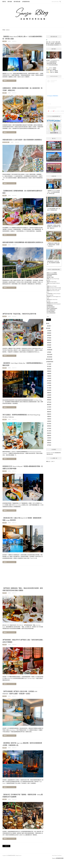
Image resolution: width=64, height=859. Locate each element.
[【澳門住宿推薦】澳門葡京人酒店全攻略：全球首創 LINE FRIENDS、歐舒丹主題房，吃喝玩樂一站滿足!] (22, 712)
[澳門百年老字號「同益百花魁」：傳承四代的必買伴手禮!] (22, 332)
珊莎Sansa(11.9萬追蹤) (52, 69)
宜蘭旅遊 (49, 373)
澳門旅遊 (4, 316)
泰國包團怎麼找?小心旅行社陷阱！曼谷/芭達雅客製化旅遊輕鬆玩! (22, 140)
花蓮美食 (49, 418)
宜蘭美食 (4, 195)
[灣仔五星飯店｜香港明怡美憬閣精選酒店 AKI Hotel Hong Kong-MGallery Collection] (22, 435)
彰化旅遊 (49, 387)
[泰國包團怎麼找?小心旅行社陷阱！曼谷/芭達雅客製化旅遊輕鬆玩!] (22, 158)
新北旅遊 (49, 366)
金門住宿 (49, 402)
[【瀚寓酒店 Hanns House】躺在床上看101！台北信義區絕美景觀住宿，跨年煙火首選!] (22, 57)
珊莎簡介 (49, 325)
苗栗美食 (49, 426)
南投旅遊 (49, 390)
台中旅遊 (49, 385)
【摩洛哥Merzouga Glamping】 (52, 302)
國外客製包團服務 (6, 142)
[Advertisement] (22, 302)
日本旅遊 (49, 330)
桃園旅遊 (49, 371)
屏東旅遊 (49, 399)
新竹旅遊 (49, 380)
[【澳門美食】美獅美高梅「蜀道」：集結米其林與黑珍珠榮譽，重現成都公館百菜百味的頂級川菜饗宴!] (22, 609)
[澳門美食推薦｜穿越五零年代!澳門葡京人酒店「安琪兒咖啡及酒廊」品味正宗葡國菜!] (22, 660)
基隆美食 (49, 411)
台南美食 (49, 437)
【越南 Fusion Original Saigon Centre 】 (53, 289)
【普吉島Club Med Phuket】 (51, 281)
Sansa (9, 41)
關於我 (4, 1)
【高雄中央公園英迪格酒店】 (52, 308)
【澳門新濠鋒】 (49, 275)
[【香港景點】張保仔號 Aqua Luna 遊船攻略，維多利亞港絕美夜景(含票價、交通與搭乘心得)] (22, 763)
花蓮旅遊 (49, 376)
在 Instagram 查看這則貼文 (52, 95)
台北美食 (49, 406)
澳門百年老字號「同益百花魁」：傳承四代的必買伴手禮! (19, 314)
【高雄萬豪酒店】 (49, 305)
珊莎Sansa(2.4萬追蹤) (54, 70)
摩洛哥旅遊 (49, 356)
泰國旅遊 (49, 333)
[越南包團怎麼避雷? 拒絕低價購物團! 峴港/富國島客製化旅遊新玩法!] (22, 262)
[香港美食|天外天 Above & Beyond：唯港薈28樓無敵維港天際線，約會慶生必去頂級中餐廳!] (22, 487)
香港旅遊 (4, 419)
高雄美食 (49, 440)
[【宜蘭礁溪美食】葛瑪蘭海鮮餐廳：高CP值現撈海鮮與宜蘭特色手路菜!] (22, 211)
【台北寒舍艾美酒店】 (50, 311)
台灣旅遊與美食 (26, 1)
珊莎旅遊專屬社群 (51, 44)
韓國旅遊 (49, 340)
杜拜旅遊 (49, 352)
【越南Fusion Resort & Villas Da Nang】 (53, 287)
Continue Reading (11, 80)
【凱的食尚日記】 (49, 454)
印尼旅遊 (49, 347)
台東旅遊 (49, 378)
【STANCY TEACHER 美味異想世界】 (53, 452)
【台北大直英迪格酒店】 (51, 312)
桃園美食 (49, 414)
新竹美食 (49, 423)
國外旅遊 (10, 1)
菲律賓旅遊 (49, 349)
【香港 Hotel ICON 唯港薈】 (51, 272)
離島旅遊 (49, 404)
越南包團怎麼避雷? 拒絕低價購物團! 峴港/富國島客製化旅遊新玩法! (22, 242)
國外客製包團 (17, 1)
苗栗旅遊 (49, 383)
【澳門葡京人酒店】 (50, 277)
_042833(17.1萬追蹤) (52, 67)
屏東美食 (49, 442)
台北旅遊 (49, 364)
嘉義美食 (49, 435)
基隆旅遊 (49, 368)
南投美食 (49, 433)
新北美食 (49, 409)
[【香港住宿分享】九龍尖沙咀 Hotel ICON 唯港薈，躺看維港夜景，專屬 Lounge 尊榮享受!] (22, 538)
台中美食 (49, 428)
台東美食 (49, 421)
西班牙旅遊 (49, 354)
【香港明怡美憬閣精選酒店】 (52, 274)
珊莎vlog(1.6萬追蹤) (54, 72)
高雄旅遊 (49, 397)
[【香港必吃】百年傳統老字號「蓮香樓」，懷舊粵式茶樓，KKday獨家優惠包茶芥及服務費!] (22, 815)
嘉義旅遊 (49, 392)
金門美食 (49, 445)
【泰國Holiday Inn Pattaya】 (51, 286)
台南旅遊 (49, 395)
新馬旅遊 (49, 345)
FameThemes (60, 855)
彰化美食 (49, 430)
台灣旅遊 (4, 41)
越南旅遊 (49, 342)
